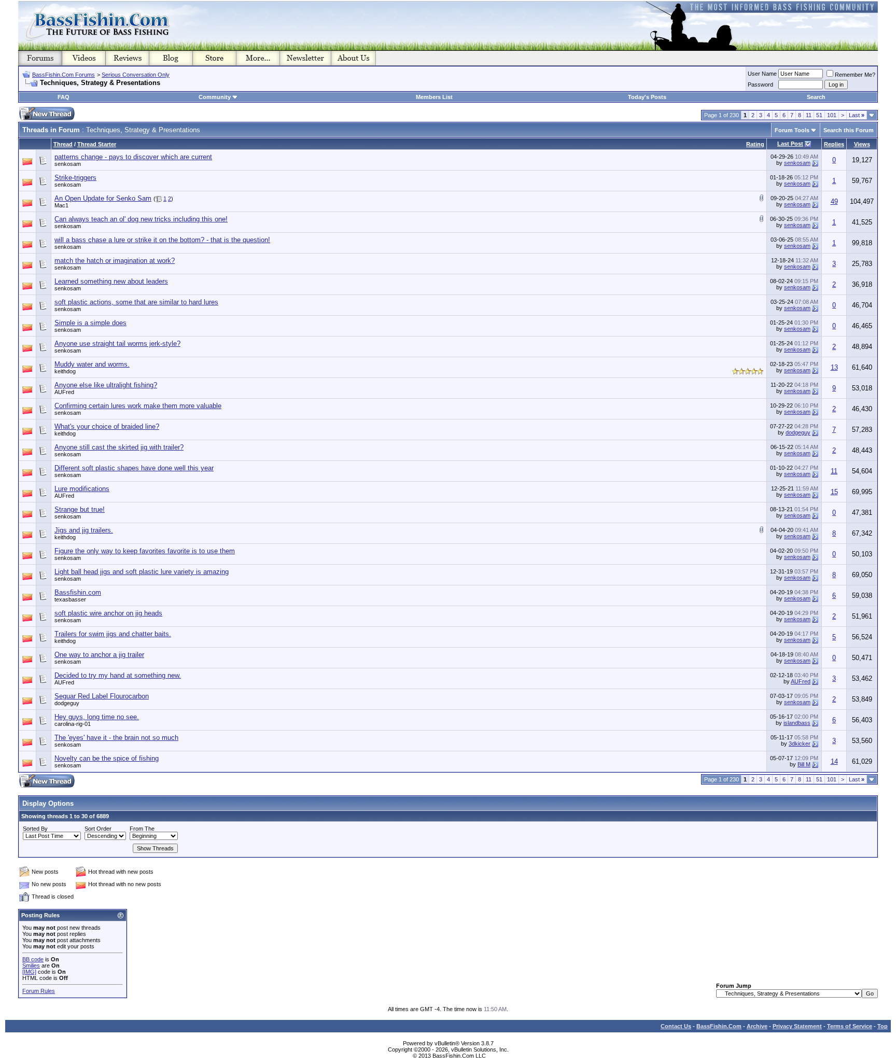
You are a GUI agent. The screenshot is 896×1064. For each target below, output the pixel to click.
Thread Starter (96, 144)
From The (142, 828)
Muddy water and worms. (92, 364)
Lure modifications (81, 489)
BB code (33, 959)
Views (862, 144)
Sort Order (98, 828)
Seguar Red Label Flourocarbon (101, 696)
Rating (755, 144)
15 (834, 492)
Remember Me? (855, 75)
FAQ (63, 97)
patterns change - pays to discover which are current (133, 157)
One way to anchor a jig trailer (99, 655)
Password (760, 84)
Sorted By (35, 828)
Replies (834, 144)
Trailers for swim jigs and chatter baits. (112, 634)
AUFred (64, 392)
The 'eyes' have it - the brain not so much (116, 737)
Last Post (790, 144)
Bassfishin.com (77, 592)
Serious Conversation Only (136, 75)
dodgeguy (798, 432)
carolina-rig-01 (72, 724)
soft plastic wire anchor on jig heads (108, 613)
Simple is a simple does (90, 323)
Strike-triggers (75, 177)
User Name (762, 74)
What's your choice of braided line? (106, 426)
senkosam (67, 164)
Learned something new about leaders (111, 281)
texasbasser (70, 599)
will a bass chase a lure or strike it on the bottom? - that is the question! (162, 240)
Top (882, 1026)
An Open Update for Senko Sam (102, 198)
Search (816, 97)
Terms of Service (849, 1026)
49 (834, 201)
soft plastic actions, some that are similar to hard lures (136, 302)
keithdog (65, 371)
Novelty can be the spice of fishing (106, 758)
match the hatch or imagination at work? (114, 260)
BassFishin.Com (718, 1026)
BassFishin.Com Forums (63, 75)
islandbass (796, 723)
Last (856, 115)
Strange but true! (79, 509)
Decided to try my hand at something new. (117, 675)
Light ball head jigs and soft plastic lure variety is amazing (141, 572)
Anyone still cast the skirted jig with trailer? (119, 447)
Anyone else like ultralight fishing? (105, 385)
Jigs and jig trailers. (83, 530)
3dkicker (799, 743)
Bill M (803, 764)
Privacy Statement (797, 1026)
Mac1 (61, 205)
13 (834, 367)
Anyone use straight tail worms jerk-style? (117, 343)
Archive (757, 1026)
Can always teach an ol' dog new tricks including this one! (141, 219)
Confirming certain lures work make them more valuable (137, 406)
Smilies (31, 965)
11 (808, 115)
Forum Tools (792, 130)
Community (215, 97)
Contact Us (676, 1026)
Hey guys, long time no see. (96, 717)
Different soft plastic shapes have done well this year (134, 468)
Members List (434, 97)
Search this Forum (848, 130)
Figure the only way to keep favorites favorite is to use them (144, 551)
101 (831, 115)
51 (819, 115)
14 (834, 761)
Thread (63, 144)
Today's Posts (647, 97)
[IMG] (29, 972)
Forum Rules (38, 991)
